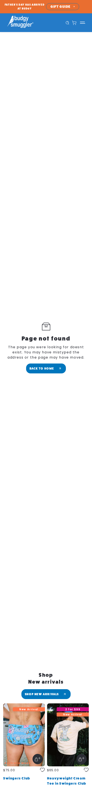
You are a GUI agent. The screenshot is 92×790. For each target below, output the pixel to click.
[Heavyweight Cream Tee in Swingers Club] (68, 734)
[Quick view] (38, 759)
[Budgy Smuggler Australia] (26, 22)
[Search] (67, 22)
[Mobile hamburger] (83, 23)
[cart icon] (74, 22)
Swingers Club (16, 778)
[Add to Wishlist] (42, 770)
